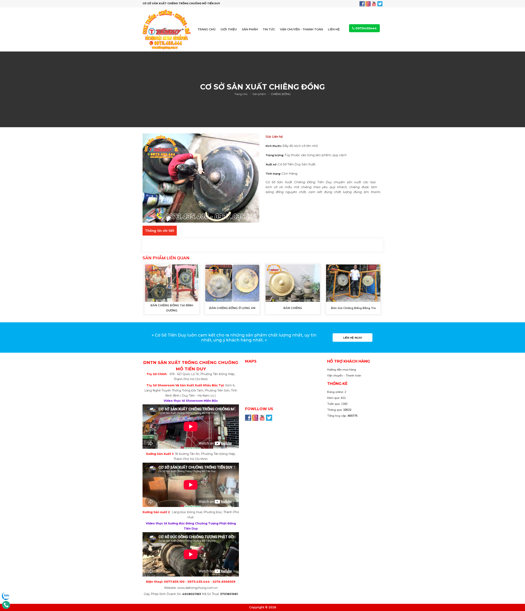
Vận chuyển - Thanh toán (344, 375)
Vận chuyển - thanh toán (301, 29)
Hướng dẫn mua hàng (341, 369)
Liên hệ (334, 29)
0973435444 (366, 28)
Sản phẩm (250, 29)
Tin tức (269, 29)
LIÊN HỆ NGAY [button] (352, 337)
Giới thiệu (228, 29)
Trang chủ (206, 29)
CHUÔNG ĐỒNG (272, 128)
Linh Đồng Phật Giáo (277, 354)
